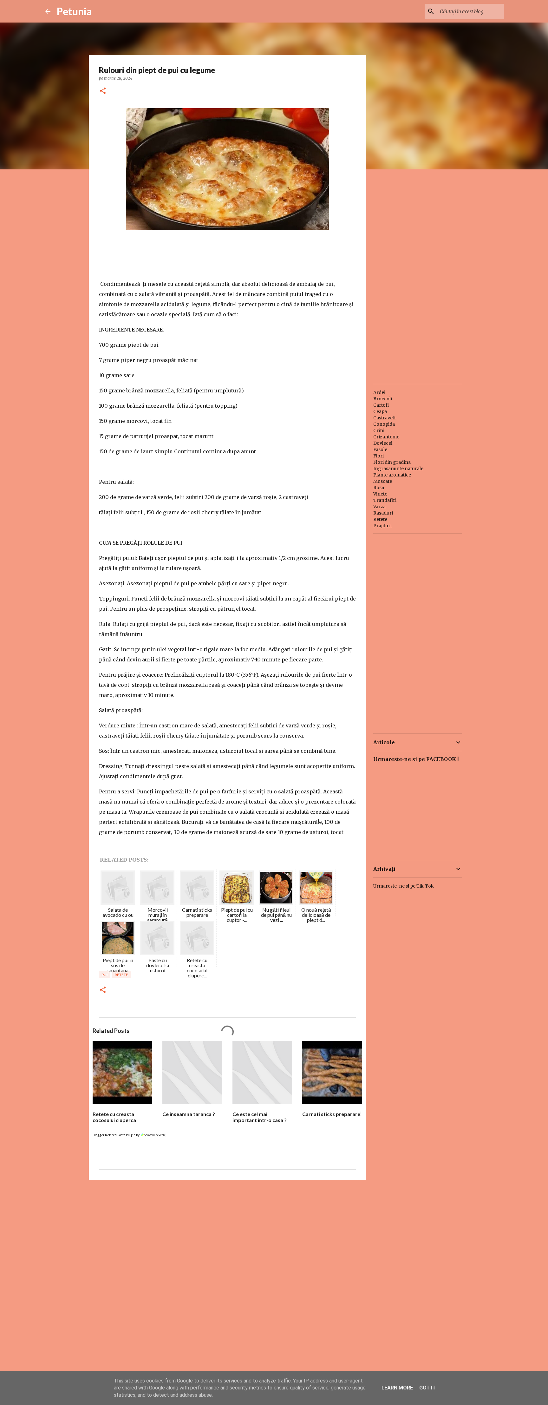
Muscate (382, 481)
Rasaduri (383, 513)
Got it (427, 1388)
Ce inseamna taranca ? (188, 1114)
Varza (379, 506)
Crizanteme (386, 437)
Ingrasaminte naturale (398, 468)
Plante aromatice (392, 475)
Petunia (74, 11)
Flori (378, 456)
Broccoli (382, 399)
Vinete (380, 494)
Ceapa (380, 411)
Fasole (380, 449)
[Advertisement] (227, 1233)
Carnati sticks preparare (331, 1114)
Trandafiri (384, 500)
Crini (378, 430)
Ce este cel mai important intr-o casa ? (259, 1117)
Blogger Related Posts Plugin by (116, 1135)
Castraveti (384, 418)
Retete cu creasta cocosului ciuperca (114, 1117)
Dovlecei (382, 443)
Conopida (384, 424)
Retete (121, 974)
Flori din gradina (392, 462)
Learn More (397, 1388)
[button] (103, 91)
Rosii (378, 487)
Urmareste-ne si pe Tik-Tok (403, 886)
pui (104, 974)
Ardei (379, 392)
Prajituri (382, 526)
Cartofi (381, 405)
